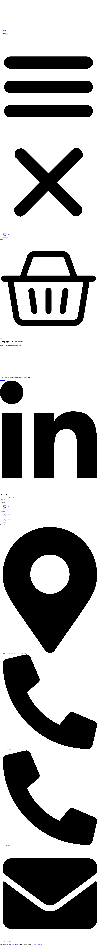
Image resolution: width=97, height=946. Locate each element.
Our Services (6, 31)
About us (5, 33)
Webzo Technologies (37, 944)
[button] (48, 133)
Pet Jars (4, 517)
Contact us (5, 34)
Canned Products (7, 514)
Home (4, 30)
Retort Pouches (6, 515)
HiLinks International (13, 944)
